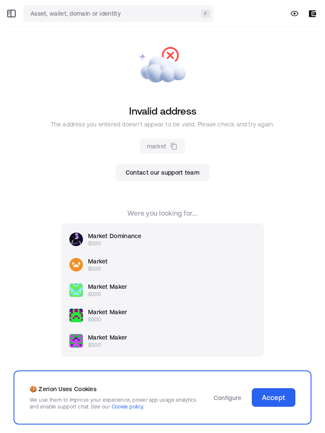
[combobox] (119, 13)
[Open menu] (11, 13)
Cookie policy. (128, 406)
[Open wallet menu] (312, 14)
